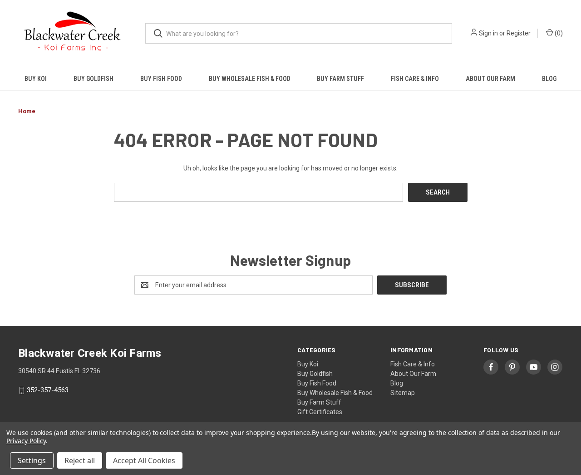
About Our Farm (490, 78)
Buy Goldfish (93, 78)
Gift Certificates (319, 411)
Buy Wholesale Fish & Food (249, 78)
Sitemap (402, 392)
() (558, 33)
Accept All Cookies (144, 460)
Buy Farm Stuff (340, 78)
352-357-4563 (48, 390)
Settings (32, 460)
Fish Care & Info (415, 78)
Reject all (79, 460)
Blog (549, 78)
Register (519, 33)
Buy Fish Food (161, 78)
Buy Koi (36, 78)
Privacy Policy (26, 440)
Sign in (488, 33)
